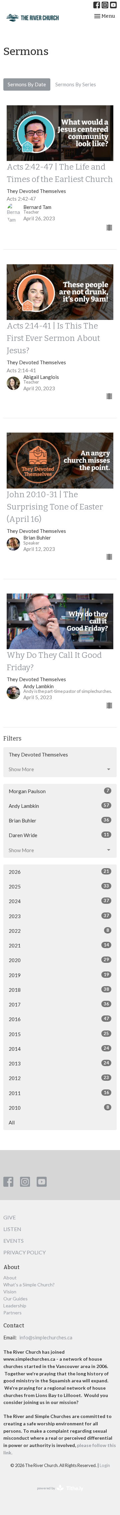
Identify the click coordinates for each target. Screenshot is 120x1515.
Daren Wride (59, 835)
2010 (59, 1107)
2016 (59, 1019)
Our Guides (15, 1298)
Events (13, 1240)
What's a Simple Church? (29, 1284)
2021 (59, 945)
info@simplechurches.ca (45, 1337)
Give (9, 1217)
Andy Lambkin (59, 805)
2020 (59, 960)
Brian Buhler (59, 820)
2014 (59, 1048)
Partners (12, 1312)
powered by (57, 1494)
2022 (59, 930)
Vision (9, 1291)
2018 (59, 989)
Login (105, 1465)
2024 (59, 901)
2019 (59, 975)
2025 (59, 886)
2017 (59, 1004)
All (12, 1122)
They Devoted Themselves (38, 755)
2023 (59, 916)
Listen (12, 1229)
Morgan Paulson (59, 791)
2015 (59, 1034)
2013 (59, 1063)
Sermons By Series (75, 84)
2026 (59, 871)
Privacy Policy (24, 1252)
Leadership (14, 1305)
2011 (59, 1093)
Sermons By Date (27, 84)
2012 (59, 1078)
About (10, 1277)
